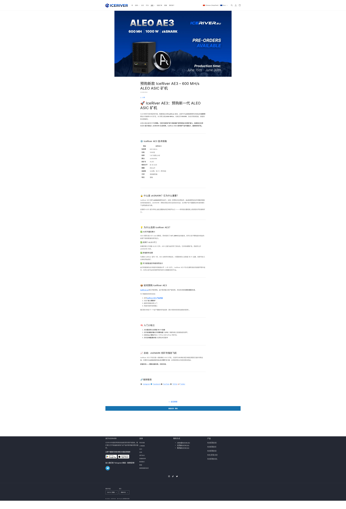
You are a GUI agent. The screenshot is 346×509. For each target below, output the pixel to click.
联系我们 (142, 461)
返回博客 (174, 402)
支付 (140, 449)
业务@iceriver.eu (183, 445)
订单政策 (142, 446)
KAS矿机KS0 (212, 442)
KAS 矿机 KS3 (212, 455)
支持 (140, 452)
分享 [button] (143, 97)
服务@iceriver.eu (183, 448)
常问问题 (142, 442)
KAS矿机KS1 (211, 447)
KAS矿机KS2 (212, 451)
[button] (137, 5)
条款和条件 (142, 458)
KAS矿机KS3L (212, 459)
